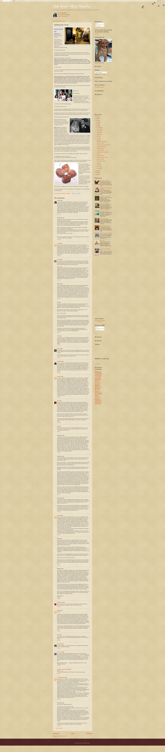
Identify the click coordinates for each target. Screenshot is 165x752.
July (98, 136)
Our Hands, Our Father (104, 180)
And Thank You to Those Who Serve (103, 144)
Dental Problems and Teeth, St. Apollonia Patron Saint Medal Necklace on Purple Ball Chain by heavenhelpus (98, 386)
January (98, 168)
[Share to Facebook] (78, 193)
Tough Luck (99, 153)
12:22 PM (59, 214)
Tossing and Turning (104, 218)
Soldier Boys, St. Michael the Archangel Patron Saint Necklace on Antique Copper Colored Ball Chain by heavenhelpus (98, 400)
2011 (97, 122)
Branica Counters (99, 321)
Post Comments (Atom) (62, 736)
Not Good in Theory (100, 143)
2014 (97, 116)
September (99, 132)
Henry (58, 634)
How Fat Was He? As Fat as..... (106, 225)
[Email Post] (72, 193)
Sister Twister (60, 602)
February (99, 166)
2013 (97, 118)
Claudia (58, 348)
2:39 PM (58, 298)
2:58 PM (58, 332)
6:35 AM (58, 494)
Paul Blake (59, 361)
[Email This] (75, 193)
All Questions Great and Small (102, 152)
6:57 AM (58, 640)
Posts (97, 23)
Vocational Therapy (100, 159)
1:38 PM (58, 255)
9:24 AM (58, 534)
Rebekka (58, 610)
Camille (58, 200)
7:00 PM (58, 598)
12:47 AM (59, 606)
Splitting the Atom (100, 148)
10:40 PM (59, 422)
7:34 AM (58, 511)
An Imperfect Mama (61, 677)
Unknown (59, 515)
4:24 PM (58, 372)
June (98, 138)
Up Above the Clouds (104, 211)
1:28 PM (58, 565)
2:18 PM (58, 280)
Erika (58, 335)
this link (60, 266)
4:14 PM (58, 344)
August (98, 134)
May (98, 139)
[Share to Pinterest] (79, 193)
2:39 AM (58, 431)
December (99, 127)
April (98, 163)
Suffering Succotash (100, 155)
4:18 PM (58, 357)
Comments (98, 25)
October (98, 130)
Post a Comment (59, 728)
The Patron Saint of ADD (104, 196)
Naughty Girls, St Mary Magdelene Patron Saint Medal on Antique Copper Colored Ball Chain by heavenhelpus (98, 374)
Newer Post (56, 733)
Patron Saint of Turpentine (102, 141)
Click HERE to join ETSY (99, 87)
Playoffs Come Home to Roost (102, 157)
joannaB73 (59, 643)
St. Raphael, (56, 69)
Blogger (88, 743)
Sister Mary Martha (63, 12)
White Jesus (102, 240)
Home (72, 733)
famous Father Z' (82, 165)
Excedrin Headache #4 (101, 146)
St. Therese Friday (100, 150)
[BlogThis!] (76, 193)
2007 (97, 172)
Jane (58, 400)
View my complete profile (62, 16)
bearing (58, 259)
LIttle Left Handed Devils (104, 203)
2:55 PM (58, 648)
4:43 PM (58, 665)
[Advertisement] (104, 266)
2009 (97, 125)
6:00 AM (58, 673)
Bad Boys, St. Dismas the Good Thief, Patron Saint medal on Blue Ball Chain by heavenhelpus (98, 394)
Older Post (89, 733)
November (99, 129)
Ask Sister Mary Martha (71, 6)
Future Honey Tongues (101, 160)
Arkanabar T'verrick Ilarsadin (63, 669)
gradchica (59, 376)
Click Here (97, 33)
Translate (103, 74)
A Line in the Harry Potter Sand (106, 233)
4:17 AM (58, 452)
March (98, 165)
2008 (97, 170)
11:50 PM (59, 725)
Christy (58, 243)
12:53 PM (59, 239)
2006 (97, 174)
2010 (97, 124)
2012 (97, 120)
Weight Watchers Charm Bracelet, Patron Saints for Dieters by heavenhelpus (98, 380)
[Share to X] (77, 193)
